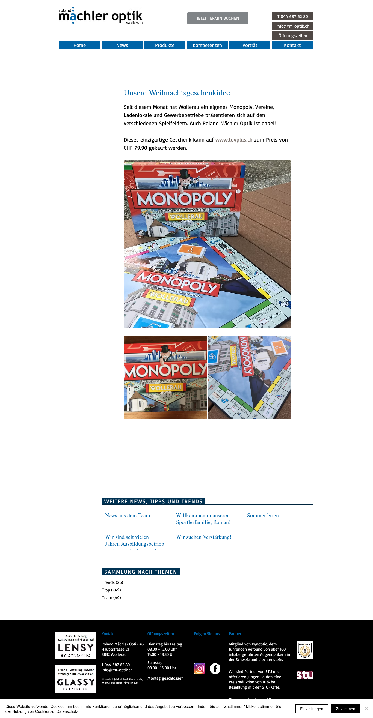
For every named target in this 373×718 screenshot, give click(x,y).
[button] (292, 35)
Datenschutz (67, 711)
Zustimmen (345, 708)
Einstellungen (311, 708)
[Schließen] (366, 709)
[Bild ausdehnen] (165, 377)
